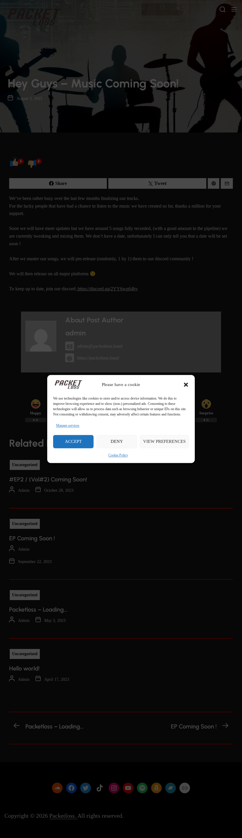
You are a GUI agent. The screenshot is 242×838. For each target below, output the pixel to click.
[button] (186, 384)
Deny (117, 441)
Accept (73, 441)
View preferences (164, 441)
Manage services (67, 425)
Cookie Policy (118, 455)
